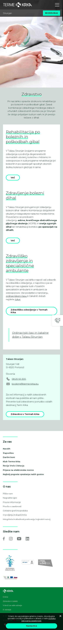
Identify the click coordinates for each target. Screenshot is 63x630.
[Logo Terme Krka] (17, 4)
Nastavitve (31, 626)
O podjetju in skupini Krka (15, 515)
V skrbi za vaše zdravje (12, 605)
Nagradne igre (10, 498)
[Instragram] (11, 538)
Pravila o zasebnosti (12, 506)
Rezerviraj (51, 13)
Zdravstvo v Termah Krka (25, 414)
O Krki (5, 597)
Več (13, 177)
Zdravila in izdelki (10, 601)
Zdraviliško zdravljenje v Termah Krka (29, 311)
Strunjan (7, 13)
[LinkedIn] (27, 538)
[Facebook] (4, 538)
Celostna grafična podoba (15, 510)
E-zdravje (7, 610)
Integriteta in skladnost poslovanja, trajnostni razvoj (26, 519)
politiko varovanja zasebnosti (38, 619)
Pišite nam (8, 493)
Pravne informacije (12, 502)
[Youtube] (19, 538)
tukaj (17, 299)
